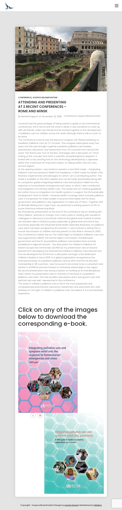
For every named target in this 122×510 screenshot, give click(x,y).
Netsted (98, 505)
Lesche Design (72, 505)
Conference (25, 97)
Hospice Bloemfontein (45, 97)
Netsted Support (29, 116)
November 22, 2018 (51, 116)
